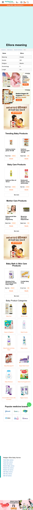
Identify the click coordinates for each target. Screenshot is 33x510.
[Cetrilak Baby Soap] (26, 274)
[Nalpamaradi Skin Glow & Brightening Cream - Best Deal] (11, 209)
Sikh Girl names (7, 476)
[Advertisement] (16, 23)
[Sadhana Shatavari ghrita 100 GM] (26, 142)
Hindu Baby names (8, 460)
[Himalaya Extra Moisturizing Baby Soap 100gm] (11, 274)
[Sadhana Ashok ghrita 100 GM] (11, 142)
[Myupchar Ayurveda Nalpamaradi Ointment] (26, 209)
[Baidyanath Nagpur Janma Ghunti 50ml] (26, 173)
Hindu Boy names (8, 462)
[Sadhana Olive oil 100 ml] (11, 173)
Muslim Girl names (8, 470)
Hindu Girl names (7, 464)
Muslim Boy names (8, 468)
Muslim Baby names (8, 466)
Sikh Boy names (7, 474)
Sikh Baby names (8, 472)
